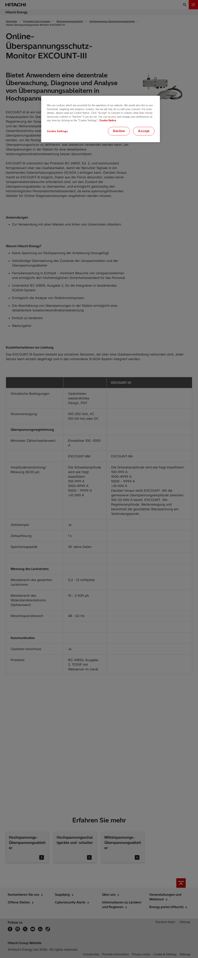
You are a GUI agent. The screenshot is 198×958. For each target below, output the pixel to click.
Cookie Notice (107, 120)
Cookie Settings (57, 131)
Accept (143, 131)
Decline (119, 131)
